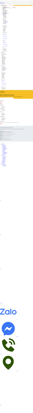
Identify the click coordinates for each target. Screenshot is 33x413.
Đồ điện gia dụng (5, 32)
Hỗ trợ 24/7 (24, 1)
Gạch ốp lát (4, 18)
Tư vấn (2, 86)
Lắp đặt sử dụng (4, 49)
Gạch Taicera (4, 160)
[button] (17, 5)
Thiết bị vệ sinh (4, 6)
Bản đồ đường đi (2, 107)
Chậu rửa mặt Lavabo (5, 148)
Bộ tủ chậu (4, 146)
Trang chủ (2, 52)
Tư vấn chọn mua (3, 88)
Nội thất (4, 40)
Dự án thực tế (2, 115)
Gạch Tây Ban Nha (5, 156)
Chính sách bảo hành (3, 118)
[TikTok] (32, 1)
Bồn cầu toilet (4, 145)
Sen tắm (3, 150)
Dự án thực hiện (5, 51)
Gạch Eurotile (4, 159)
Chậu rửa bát (4, 162)
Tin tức (28, 1)
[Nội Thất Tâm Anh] (2, 3)
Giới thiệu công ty (3, 106)
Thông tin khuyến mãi (3, 110)
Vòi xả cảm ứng (4, 154)
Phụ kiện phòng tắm (5, 152)
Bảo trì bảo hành (3, 87)
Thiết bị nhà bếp (5, 25)
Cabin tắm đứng (4, 149)
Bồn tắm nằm (4, 147)
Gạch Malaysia (4, 157)
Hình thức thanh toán (3, 119)
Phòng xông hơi (4, 151)
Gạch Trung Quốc (4, 158)
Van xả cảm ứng (4, 153)
